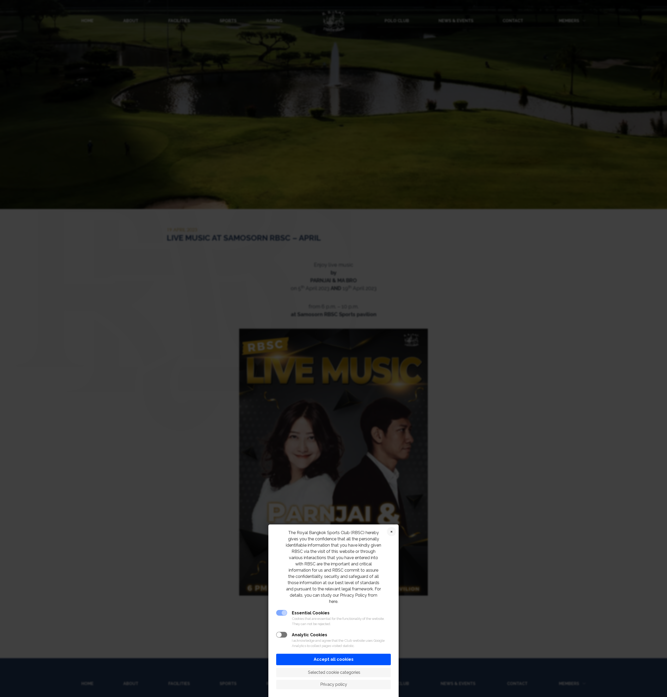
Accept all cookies (334, 659)
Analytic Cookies (309, 634)
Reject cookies (391, 531)
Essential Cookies (311, 612)
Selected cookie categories (333, 672)
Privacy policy (333, 684)
